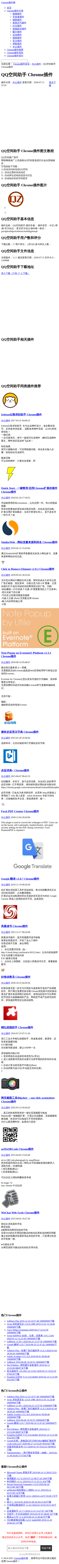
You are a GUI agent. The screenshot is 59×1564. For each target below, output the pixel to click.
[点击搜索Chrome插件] (28, 61)
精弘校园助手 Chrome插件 (17, 1027)
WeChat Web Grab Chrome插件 (20, 1212)
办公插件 (17, 46)
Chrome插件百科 (15, 52)
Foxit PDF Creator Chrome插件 (20, 811)
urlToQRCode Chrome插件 (17, 1149)
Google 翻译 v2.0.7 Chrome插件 (20, 878)
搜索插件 (17, 38)
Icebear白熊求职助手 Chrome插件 (21, 414)
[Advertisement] (29, 116)
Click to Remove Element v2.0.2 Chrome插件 (27, 568)
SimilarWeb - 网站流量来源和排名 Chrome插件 (29, 542)
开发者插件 (18, 17)
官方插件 (17, 41)
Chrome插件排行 (15, 55)
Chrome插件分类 (15, 11)
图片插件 (17, 32)
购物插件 (17, 14)
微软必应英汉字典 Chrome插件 (20, 731)
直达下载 (52, 84)
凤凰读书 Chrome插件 (14, 926)
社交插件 (17, 26)
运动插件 (17, 35)
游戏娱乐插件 (19, 29)
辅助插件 (17, 20)
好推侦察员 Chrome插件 (16, 976)
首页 (9, 8)
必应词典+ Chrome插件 (15, 770)
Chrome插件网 (8, 2)
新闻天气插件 (19, 23)
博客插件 (17, 44)
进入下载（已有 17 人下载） (15, 273)
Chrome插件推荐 (15, 49)
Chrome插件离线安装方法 (29, 1554)
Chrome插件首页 (21, 64)
